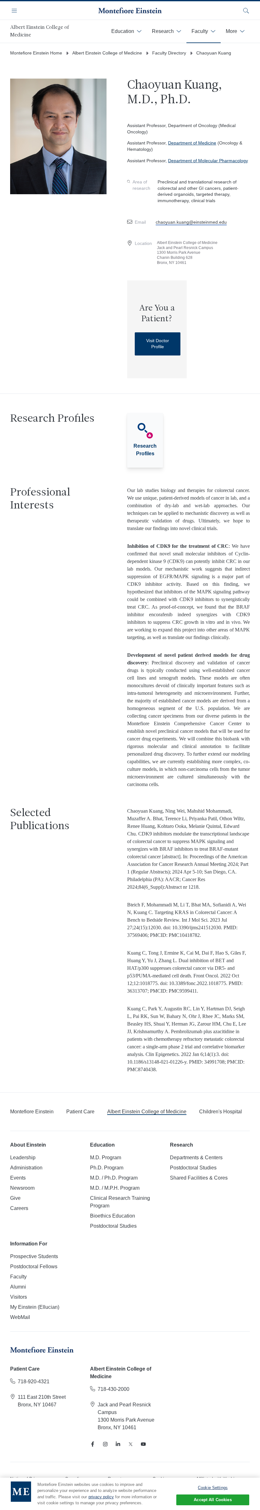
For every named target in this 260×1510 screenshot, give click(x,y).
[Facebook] (92, 1444)
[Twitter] (130, 1444)
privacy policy (101, 1496)
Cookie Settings (213, 1487)
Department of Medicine (192, 142)
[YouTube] (143, 1444)
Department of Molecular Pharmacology (208, 160)
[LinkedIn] (117, 1444)
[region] (130, 1494)
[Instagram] (105, 1444)
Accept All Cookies (212, 1499)
